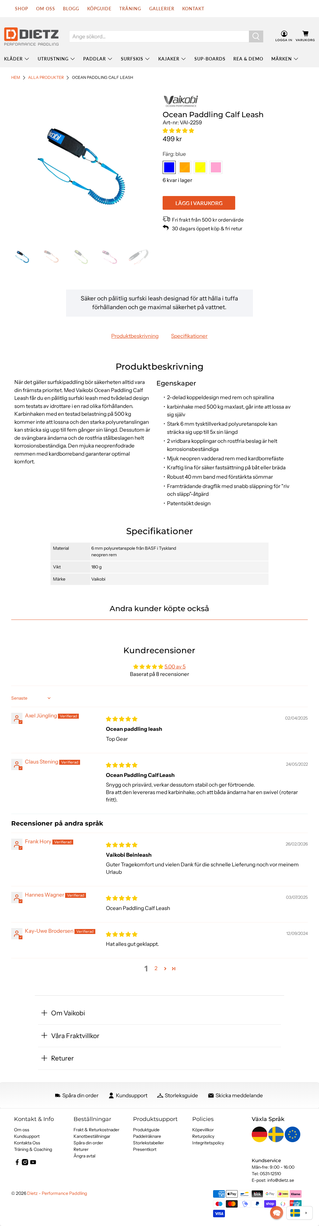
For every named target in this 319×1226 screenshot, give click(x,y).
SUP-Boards (210, 58)
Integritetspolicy (208, 1143)
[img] (121, 719)
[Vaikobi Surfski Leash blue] (83, 166)
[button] (178, 130)
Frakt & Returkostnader (96, 1130)
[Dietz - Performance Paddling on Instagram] (25, 1163)
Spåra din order (88, 1143)
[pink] (215, 167)
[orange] (184, 167)
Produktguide (146, 1130)
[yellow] (200, 167)
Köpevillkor (203, 1130)
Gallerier (161, 8)
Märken (281, 58)
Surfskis (132, 58)
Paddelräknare (147, 1136)
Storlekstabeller (148, 1143)
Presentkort (144, 1149)
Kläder (13, 58)
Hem (15, 78)
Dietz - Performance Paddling (57, 1193)
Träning (130, 8)
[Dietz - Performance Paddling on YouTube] (33, 1163)
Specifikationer (189, 336)
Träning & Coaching (33, 1149)
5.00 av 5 (175, 666)
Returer (81, 1149)
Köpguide (99, 8)
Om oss (21, 1130)
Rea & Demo (248, 58)
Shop (21, 8)
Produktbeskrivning (135, 336)
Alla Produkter (46, 78)
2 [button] (156, 968)
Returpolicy (203, 1136)
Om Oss (45, 8)
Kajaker (168, 58)
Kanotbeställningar (92, 1136)
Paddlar (94, 58)
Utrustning (53, 58)
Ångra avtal (84, 1156)
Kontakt (193, 8)
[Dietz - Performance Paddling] (31, 36)
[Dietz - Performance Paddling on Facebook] (17, 1163)
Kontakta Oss (27, 1143)
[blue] (169, 167)
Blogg (71, 8)
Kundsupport (27, 1136)
